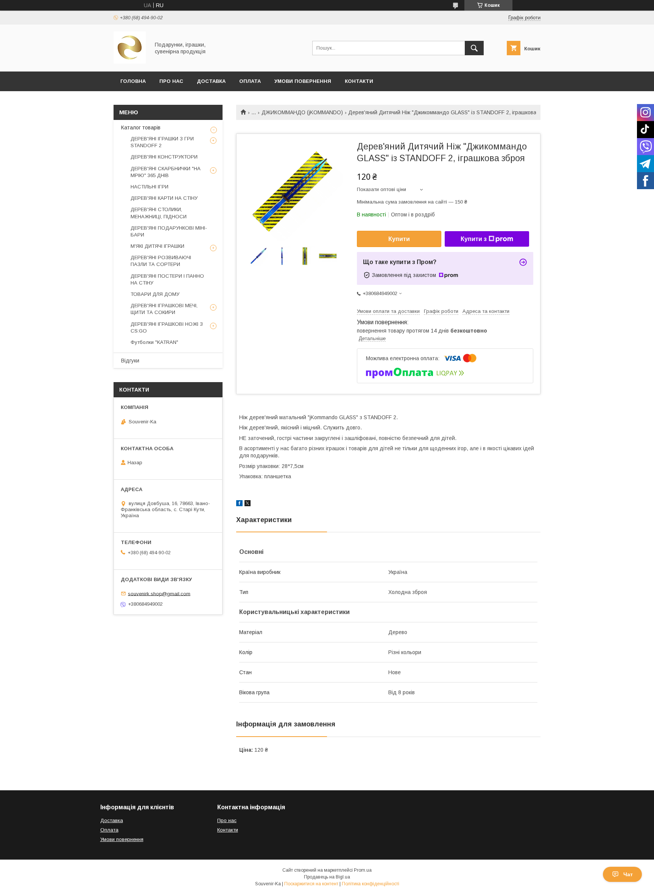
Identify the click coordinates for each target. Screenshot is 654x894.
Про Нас (171, 81)
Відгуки (130, 361)
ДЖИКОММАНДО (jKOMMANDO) (302, 112)
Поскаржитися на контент (311, 883)
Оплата (250, 81)
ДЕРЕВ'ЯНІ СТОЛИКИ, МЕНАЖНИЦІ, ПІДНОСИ (159, 213)
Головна (133, 81)
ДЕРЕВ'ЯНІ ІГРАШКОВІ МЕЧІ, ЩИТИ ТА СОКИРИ (164, 309)
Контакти (359, 81)
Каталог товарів (140, 127)
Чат (628, 874)
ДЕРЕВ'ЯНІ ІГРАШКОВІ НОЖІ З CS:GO (167, 327)
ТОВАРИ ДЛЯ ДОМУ (155, 294)
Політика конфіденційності (370, 883)
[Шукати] (474, 48)
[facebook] (239, 504)
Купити (399, 239)
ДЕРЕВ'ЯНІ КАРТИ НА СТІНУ (164, 198)
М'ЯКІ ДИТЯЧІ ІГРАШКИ (157, 246)
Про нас (227, 820)
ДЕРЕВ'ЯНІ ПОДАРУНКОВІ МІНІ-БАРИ (169, 231)
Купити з (474, 239)
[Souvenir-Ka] (130, 62)
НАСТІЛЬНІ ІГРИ (149, 187)
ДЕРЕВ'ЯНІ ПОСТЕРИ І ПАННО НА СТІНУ (167, 279)
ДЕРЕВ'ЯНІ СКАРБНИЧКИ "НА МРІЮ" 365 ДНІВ (166, 172)
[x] (247, 504)
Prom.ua (363, 870)
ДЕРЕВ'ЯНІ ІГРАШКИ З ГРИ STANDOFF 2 (162, 142)
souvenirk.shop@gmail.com (159, 593)
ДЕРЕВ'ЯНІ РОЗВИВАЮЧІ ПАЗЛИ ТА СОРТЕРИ (161, 261)
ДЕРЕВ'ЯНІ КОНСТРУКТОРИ (164, 157)
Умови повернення (302, 81)
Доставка (211, 81)
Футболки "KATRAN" (154, 342)
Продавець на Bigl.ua (327, 877)
